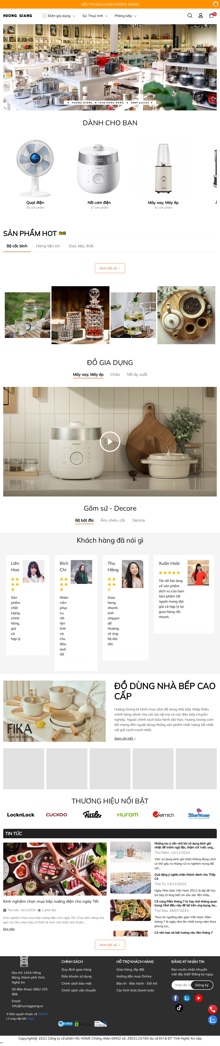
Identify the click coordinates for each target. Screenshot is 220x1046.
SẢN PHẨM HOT (30, 233)
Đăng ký (202, 985)
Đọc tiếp (9, 929)
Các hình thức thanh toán (135, 990)
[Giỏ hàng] (211, 15)
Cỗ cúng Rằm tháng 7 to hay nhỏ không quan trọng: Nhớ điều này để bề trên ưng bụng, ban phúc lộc (185, 903)
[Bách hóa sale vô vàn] (92, 814)
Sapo (30, 1018)
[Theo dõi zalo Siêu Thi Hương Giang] (187, 998)
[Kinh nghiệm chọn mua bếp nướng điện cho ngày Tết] (55, 869)
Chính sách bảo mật (76, 983)
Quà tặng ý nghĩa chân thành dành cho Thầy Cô (184, 876)
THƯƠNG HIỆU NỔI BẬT (110, 801)
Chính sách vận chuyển (78, 990)
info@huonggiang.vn (27, 1006)
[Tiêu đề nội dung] (110, 315)
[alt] (163, 814)
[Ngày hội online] (21, 814)
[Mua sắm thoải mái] (128, 814)
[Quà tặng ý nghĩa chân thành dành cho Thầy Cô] (130, 883)
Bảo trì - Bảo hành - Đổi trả (136, 983)
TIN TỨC (13, 833)
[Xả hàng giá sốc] (57, 814)
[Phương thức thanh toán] (137, 1024)
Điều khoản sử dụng (76, 976)
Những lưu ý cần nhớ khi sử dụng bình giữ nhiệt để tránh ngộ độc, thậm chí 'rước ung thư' (183, 845)
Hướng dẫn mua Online (133, 976)
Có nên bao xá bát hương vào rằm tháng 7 (183, 933)
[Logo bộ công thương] (82, 1023)
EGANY (43, 1014)
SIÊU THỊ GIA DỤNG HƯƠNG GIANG (110, 4)
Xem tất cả (108, 268)
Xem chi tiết (124, 738)
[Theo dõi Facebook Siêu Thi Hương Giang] (175, 998)
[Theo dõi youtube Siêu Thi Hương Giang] (198, 998)
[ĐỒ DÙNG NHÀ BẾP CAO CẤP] (54, 711)
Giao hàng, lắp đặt (130, 969)
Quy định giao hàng (76, 969)
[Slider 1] (110, 67)
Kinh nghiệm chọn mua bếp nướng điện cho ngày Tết (50, 901)
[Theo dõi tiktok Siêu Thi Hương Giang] (179, 1008)
